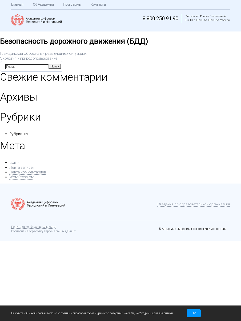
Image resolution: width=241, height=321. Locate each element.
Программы (72, 4)
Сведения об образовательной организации (193, 204)
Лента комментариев (27, 172)
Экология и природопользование (28, 58)
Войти (14, 162)
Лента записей (22, 167)
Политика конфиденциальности (33, 226)
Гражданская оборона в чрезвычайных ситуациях (43, 53)
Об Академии (43, 4)
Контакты (98, 4)
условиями (65, 313)
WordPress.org (21, 177)
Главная (17, 4)
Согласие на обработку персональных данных (43, 231)
